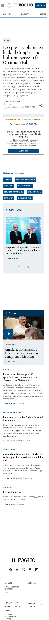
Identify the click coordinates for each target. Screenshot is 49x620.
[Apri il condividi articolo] (41, 105)
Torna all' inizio (32, 603)
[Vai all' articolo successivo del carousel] (28, 265)
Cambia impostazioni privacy (10, 615)
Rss (6, 591)
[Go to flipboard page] (36, 568)
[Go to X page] (23, 568)
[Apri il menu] (3, 5)
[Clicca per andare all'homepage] (23, 559)
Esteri (7, 40)
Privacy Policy (11, 601)
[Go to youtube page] (17, 568)
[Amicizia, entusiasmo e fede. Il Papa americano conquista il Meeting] (23, 326)
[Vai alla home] (23, 5)
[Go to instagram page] (30, 568)
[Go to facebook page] (10, 568)
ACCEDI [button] (33, 124)
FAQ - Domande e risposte (12, 586)
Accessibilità (10, 609)
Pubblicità (31, 581)
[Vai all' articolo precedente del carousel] (19, 265)
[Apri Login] (9, 5)
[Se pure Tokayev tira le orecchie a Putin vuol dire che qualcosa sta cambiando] (23, 230)
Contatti (8, 581)
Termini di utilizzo (12, 605)
